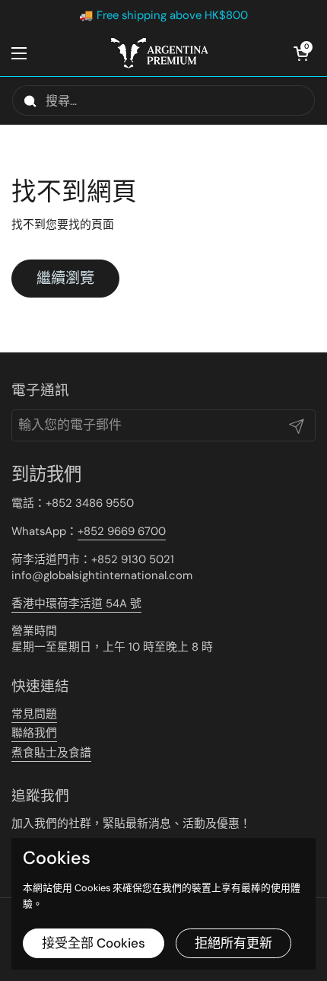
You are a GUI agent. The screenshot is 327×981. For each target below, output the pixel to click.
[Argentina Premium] (160, 53)
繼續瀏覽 (65, 278)
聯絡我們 (34, 733)
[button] (300, 53)
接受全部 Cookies (93, 943)
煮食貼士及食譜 (51, 752)
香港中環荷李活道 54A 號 (76, 603)
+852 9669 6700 (122, 531)
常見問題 (34, 713)
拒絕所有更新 (233, 943)
